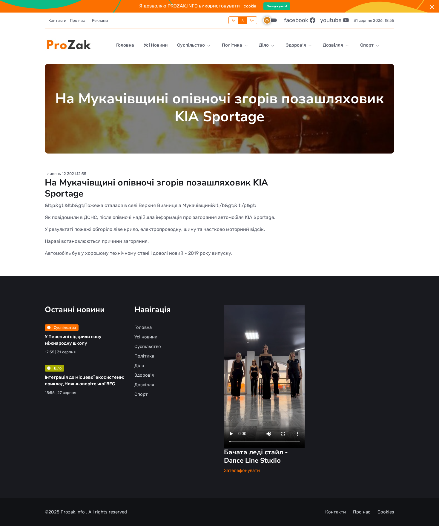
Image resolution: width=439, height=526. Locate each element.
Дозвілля (333, 45)
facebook (297, 20)
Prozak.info (73, 512)
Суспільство (191, 45)
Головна (125, 45)
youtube (331, 20)
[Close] (432, 7)
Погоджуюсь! (277, 6)
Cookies (385, 512)
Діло (264, 45)
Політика (232, 45)
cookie (250, 6)
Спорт (367, 45)
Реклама (100, 20)
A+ (252, 20)
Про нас (77, 20)
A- (234, 20)
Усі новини (156, 45)
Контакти (57, 20)
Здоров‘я (296, 45)
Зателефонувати (242, 470)
